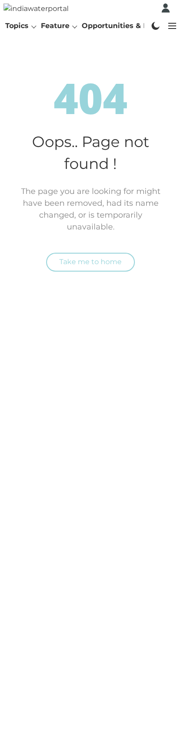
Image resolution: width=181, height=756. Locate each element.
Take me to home (90, 262)
